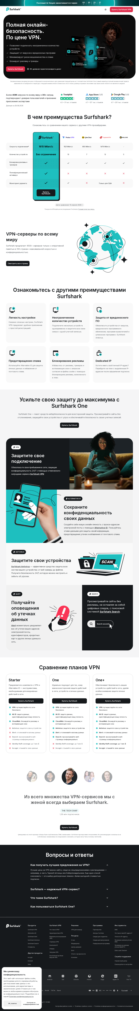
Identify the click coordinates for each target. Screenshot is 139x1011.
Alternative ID (101, 528)
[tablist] (69, 777)
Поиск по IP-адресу (121, 936)
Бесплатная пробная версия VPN (56, 956)
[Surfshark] (13, 9)
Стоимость (31, 947)
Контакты (74, 957)
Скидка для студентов (100, 936)
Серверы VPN (54, 942)
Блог (72, 950)
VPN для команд (76, 929)
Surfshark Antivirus (20, 566)
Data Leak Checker (121, 950)
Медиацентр (75, 943)
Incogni (30, 957)
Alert (13, 625)
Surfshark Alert (32, 936)
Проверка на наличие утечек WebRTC (122, 946)
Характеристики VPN (56, 933)
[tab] (31, 777)
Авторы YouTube (98, 933)
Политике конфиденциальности (21, 996)
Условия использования (125, 1006)
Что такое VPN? (55, 929)
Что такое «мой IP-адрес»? (123, 933)
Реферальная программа (101, 943)
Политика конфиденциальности (104, 1006)
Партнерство (97, 929)
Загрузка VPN (54, 952)
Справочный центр (121, 961)
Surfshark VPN (37, 474)
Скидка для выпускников (101, 940)
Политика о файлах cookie (83, 1006)
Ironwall (30, 961)
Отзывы (52, 949)
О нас (73, 940)
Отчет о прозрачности (78, 954)
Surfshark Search (110, 611)
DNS (116, 929)
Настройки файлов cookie (63, 1006)
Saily (29, 964)
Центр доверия (76, 947)
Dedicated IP (54, 945)
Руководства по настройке (123, 964)
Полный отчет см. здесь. (86, 209)
